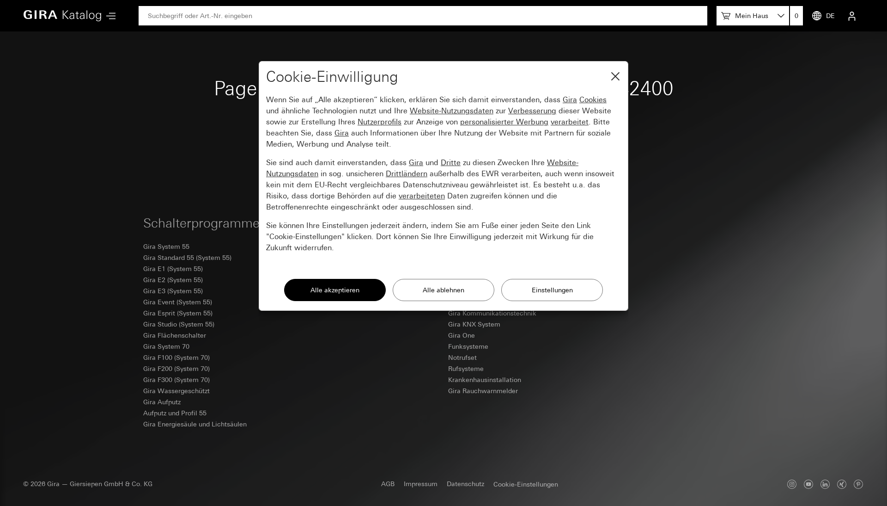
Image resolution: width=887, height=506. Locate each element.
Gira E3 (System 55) (173, 291)
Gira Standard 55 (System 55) (187, 257)
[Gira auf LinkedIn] (825, 484)
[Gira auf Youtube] (808, 484)
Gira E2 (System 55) (173, 280)
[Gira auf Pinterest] (858, 484)
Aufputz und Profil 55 (175, 413)
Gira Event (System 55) (177, 302)
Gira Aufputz (162, 402)
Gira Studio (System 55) (178, 324)
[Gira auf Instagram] (791, 484)
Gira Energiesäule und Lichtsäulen (195, 424)
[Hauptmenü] (108, 16)
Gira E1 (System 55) (173, 268)
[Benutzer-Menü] (851, 15)
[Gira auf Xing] (841, 484)
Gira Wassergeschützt (176, 391)
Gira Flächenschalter (174, 335)
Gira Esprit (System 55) (178, 313)
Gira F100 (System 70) (176, 357)
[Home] (62, 15)
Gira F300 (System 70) (176, 379)
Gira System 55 (166, 246)
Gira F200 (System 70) (176, 368)
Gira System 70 (166, 346)
